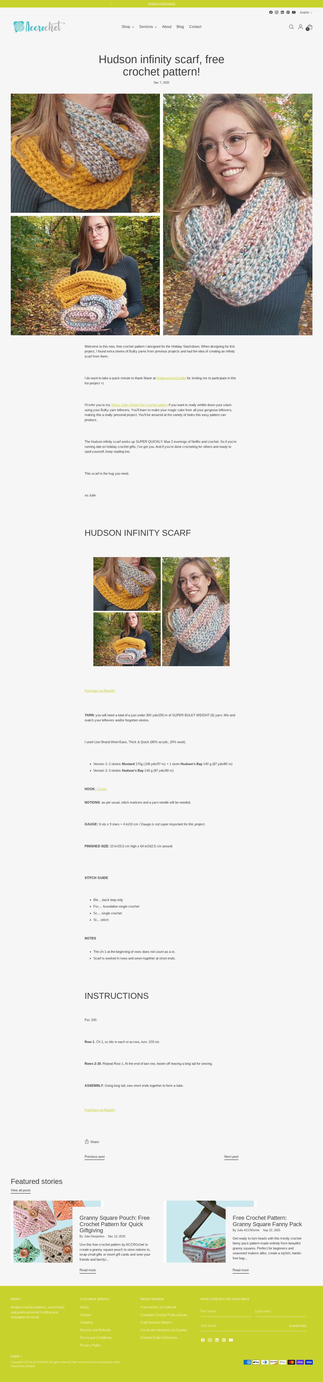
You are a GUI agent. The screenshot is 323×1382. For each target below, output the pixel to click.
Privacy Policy (90, 1345)
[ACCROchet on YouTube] (294, 12)
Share (94, 1142)
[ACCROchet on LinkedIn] (282, 12)
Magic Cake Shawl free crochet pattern (139, 405)
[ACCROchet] (38, 27)
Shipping (86, 1322)
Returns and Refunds (95, 1330)
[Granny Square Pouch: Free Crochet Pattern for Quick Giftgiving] (57, 1239)
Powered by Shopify (23, 1366)
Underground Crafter (171, 378)
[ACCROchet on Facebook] (271, 12)
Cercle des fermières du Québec (164, 1330)
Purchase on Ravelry (100, 691)
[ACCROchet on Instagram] (277, 12)
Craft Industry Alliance (156, 1322)
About (84, 1307)
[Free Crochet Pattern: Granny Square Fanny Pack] (210, 1239)
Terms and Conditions (96, 1337)
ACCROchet (40, 1362)
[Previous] (111, 3)
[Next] (211, 3)
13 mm (101, 789)
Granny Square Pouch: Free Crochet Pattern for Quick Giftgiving (115, 1224)
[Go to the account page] (300, 26)
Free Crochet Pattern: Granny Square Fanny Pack (267, 1221)
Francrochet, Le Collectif (158, 1307)
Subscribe (297, 1325)
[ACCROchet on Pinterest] (288, 12)
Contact (85, 1315)
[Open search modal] (291, 26)
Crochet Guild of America (158, 1337)
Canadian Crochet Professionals (163, 1315)
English (304, 12)
